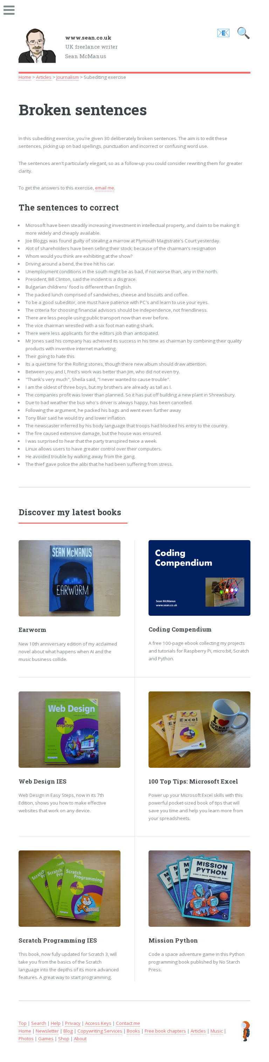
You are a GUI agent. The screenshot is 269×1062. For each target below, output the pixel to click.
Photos (26, 1038)
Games (46, 1038)
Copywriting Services (99, 1031)
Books (133, 1031)
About (80, 1038)
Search (38, 1023)
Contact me (128, 1023)
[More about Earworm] (69, 578)
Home (25, 77)
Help (56, 1023)
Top (23, 1023)
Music (217, 1031)
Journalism (67, 77)
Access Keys (98, 1023)
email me (104, 188)
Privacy (73, 1023)
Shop (63, 1038)
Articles (43, 77)
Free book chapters (165, 1031)
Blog (68, 1031)
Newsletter (47, 1031)
